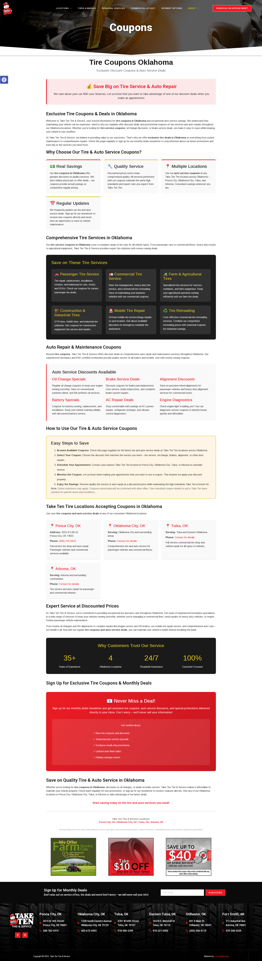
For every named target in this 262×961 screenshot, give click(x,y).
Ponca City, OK (107, 822)
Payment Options (171, 8)
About (192, 8)
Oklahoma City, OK (127, 822)
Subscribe (215, 892)
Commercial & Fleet (143, 8)
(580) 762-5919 (67, 541)
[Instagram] (25, 935)
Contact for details (127, 541)
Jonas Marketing (221, 956)
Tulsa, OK (143, 822)
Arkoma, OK (157, 822)
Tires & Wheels (87, 8)
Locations (62, 8)
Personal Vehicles (113, 8)
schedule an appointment (232, 8)
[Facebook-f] (17, 935)
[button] (4, 80)
